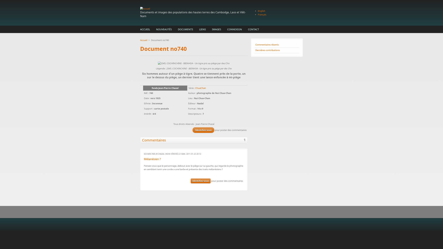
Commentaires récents (267, 44)
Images (216, 29)
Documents (185, 29)
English (261, 10)
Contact (253, 29)
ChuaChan (200, 88)
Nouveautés (164, 29)
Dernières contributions (267, 50)
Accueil (145, 29)
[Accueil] (193, 9)
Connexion (234, 29)
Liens (202, 29)
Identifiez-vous (203, 130)
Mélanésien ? (152, 159)
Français (262, 14)
